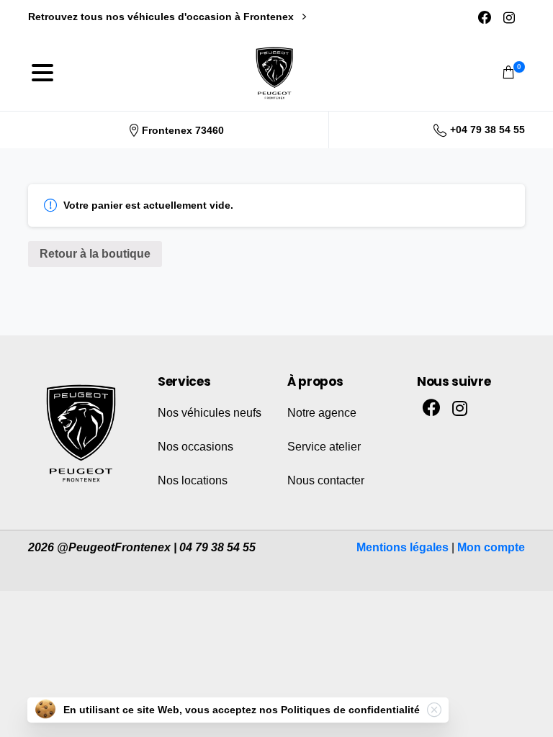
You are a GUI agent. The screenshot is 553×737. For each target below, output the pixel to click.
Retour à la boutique (95, 254)
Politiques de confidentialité (350, 709)
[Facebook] (484, 17)
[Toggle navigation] (42, 72)
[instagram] (509, 17)
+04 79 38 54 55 (487, 129)
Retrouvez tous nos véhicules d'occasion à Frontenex (162, 16)
